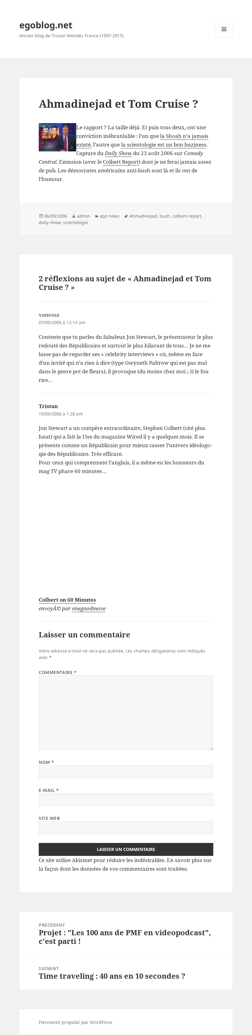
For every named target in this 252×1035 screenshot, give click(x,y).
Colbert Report (121, 161)
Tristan (48, 406)
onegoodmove (88, 608)
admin (83, 216)
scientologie (75, 222)
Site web (49, 818)
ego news (110, 216)
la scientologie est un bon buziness (163, 144)
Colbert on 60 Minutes (67, 599)
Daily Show (118, 153)
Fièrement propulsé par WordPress (75, 1022)
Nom (46, 762)
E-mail (49, 790)
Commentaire (58, 672)
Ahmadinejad (143, 216)
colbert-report (186, 216)
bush (164, 216)
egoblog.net (46, 25)
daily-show (50, 222)
